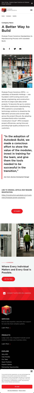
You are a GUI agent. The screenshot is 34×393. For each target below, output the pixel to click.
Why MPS (5, 354)
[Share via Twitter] (15, 48)
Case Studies (6, 357)
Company (8, 15)
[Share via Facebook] (9, 48)
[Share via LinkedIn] (4, 48)
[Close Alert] (32, 3)
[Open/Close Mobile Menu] (31, 10)
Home (3, 15)
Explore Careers (7, 364)
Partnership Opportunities (10, 367)
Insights (14, 15)
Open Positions (7, 362)
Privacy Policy (22, 390)
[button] (31, 371)
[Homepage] (9, 10)
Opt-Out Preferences (13, 390)
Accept (17, 386)
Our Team (5, 359)
